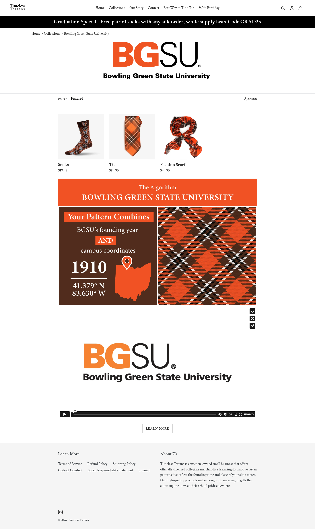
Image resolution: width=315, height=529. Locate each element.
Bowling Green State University (86, 33)
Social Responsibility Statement (110, 470)
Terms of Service (70, 464)
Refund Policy (97, 464)
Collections (52, 33)
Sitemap (144, 470)
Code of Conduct (70, 470)
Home (36, 33)
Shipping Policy (124, 464)
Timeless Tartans (78, 520)
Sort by (62, 99)
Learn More (157, 428)
